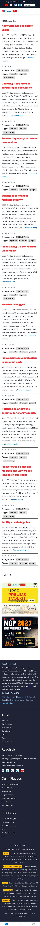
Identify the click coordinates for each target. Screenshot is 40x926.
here (31, 686)
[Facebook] (3, 770)
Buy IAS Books (7, 805)
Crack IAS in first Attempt (16, 700)
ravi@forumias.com (15, 755)
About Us (5, 721)
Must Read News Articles (10, 784)
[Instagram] (12, 770)
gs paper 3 (23, 74)
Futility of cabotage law (16, 522)
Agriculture (13, 241)
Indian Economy (8, 78)
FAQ (3, 836)
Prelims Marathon (8, 788)
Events (31, 1)
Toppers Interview (8, 795)
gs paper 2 (32, 352)
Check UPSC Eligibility (10, 819)
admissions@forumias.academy (13, 765)
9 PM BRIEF (6, 802)
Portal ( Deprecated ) (9, 833)
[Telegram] (17, 770)
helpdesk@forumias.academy (25, 759)
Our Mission (6, 731)
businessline (13, 74)
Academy (18, 1)
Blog (3, 829)
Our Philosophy (7, 724)
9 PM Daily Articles (22, 70)
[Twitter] (7, 770)
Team (3, 738)
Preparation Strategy (9, 798)
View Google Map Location (20, 879)
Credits (4, 734)
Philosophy (25, 1)
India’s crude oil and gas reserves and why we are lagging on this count (17, 471)
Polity (4, 697)
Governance (23, 352)
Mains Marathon (7, 791)
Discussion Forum (8, 822)
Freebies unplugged (13, 304)
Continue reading (16, 115)
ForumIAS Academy (9, 826)
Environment (24, 190)
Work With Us (6, 727)
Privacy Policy (7, 741)
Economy (20, 697)
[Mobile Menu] (36, 11)
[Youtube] (22, 770)
